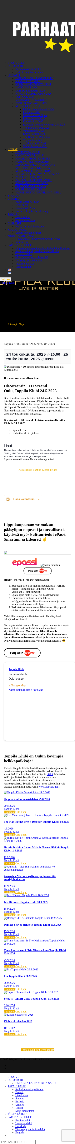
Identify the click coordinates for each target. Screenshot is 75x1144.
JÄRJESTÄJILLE (17, 1114)
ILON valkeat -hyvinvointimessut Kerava (37, 238)
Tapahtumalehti (23, 254)
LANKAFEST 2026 (26, 87)
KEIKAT (13, 149)
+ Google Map (16, 324)
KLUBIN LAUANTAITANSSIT (33, 84)
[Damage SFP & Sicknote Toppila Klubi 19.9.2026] (33, 918)
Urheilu (19, 1104)
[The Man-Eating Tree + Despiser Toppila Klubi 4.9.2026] (36, 815)
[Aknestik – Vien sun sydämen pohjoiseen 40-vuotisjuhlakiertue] (37, 869)
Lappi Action (22, 217)
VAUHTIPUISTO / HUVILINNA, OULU (38, 192)
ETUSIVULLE (16, 62)
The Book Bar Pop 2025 (36, 127)
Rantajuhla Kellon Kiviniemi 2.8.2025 (44, 124)
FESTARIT (14, 75)
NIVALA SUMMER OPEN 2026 (33, 93)
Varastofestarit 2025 (34, 130)
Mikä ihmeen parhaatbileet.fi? (31, 257)
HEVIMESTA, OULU (27, 152)
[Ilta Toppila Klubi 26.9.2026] (21, 969)
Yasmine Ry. (22, 242)
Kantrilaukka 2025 (33, 121)
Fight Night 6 (22, 205)
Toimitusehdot (23, 266)
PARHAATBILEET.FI (20, 245)
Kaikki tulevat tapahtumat (29, 1089)
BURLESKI (14, 223)
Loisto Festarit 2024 (34, 133)
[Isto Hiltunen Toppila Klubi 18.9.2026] (26, 895)
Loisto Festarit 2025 (34, 118)
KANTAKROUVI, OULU (29, 155)
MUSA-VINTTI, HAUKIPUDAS (33, 171)
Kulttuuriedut (22, 1120)
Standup (19, 1098)
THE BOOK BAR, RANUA (30, 186)
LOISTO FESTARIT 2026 (30, 90)
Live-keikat (21, 1095)
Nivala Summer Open (35, 115)
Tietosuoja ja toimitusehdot (30, 1129)
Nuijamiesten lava (25, 220)
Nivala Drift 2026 (25, 208)
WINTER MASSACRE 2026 (31, 103)
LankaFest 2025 (31, 112)
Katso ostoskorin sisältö (28, 69)
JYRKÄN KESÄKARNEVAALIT (34, 78)
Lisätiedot (9, 812)
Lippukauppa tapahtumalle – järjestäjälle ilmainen (42, 248)
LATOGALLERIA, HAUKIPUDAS (35, 164)
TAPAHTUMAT (17, 1086)
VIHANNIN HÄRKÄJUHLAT (32, 99)
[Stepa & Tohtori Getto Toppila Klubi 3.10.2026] (31, 992)
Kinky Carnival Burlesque (29, 226)
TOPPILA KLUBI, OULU (30, 189)
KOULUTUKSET (18, 229)
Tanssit (19, 1107)
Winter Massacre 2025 (35, 146)
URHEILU (14, 198)
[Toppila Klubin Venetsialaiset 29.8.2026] (27, 792)
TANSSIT (13, 214)
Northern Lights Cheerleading (31, 211)
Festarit (19, 1092)
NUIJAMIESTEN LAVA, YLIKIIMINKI (37, 174)
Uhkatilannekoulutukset (28, 232)
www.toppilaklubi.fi (49, 786)
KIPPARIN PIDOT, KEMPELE (33, 158)
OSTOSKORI (15, 65)
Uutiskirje (20, 1126)
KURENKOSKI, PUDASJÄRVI (33, 161)
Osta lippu (21, 812)
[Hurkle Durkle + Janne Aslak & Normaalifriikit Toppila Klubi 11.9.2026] (37, 841)
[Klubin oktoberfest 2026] (18, 1014)
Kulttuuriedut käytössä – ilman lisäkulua (37, 251)
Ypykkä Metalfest (32, 140)
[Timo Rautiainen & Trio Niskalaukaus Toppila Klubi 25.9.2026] (37, 943)
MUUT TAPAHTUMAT (21, 235)
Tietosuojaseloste (24, 263)
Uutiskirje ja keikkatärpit (28, 260)
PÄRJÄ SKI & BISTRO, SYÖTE (33, 180)
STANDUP (14, 195)
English (19, 1132)
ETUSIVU (13, 1076)
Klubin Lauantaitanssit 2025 (38, 109)
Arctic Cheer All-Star (27, 201)
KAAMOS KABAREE (27, 81)
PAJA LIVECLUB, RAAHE (30, 177)
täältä (50, 774)
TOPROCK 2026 (24, 96)
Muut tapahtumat (24, 1110)
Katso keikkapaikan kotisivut (26, 690)
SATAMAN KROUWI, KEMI (31, 183)
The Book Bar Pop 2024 (36, 137)
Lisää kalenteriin (24, 499)
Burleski (19, 1101)
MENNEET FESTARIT (28, 106)
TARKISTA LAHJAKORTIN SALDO (36, 1083)
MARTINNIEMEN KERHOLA (32, 167)
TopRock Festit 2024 (34, 143)
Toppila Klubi (7, 282)
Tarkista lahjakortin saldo (29, 72)
